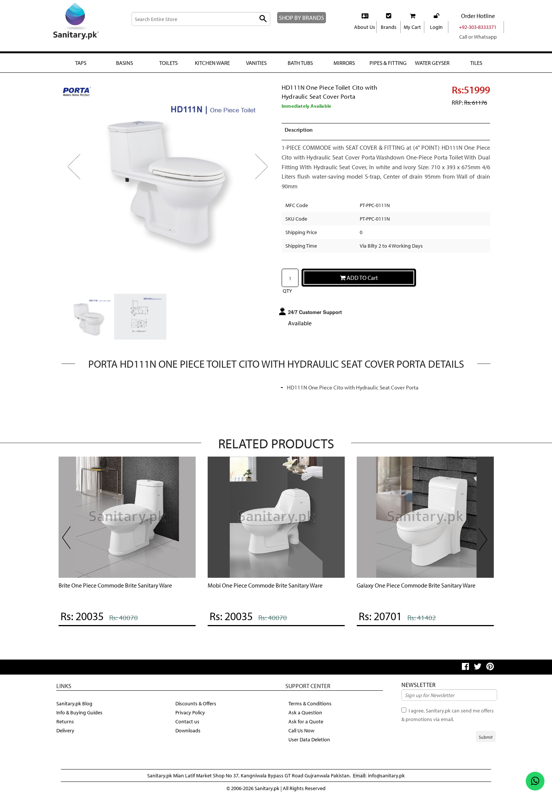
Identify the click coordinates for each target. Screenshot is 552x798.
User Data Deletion (309, 739)
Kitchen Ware (212, 62)
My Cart (412, 27)
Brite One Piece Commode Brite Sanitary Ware (115, 585)
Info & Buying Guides (79, 712)
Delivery (65, 730)
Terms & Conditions (310, 703)
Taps (80, 62)
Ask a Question (305, 712)
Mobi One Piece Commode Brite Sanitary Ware (265, 585)
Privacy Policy (190, 712)
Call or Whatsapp (478, 36)
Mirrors (344, 62)
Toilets (168, 62)
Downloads (188, 730)
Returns (65, 721)
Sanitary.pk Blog (74, 703)
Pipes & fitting (388, 62)
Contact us (187, 721)
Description (299, 129)
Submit (486, 737)
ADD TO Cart (361, 277)
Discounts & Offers (195, 703)
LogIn (436, 27)
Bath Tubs (300, 62)
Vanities (256, 62)
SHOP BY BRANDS (301, 17)
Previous (79, 172)
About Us (364, 27)
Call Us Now (301, 730)
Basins (124, 62)
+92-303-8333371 (477, 27)
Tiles (476, 62)
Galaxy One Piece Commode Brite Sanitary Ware (416, 585)
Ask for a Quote (305, 721)
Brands (389, 27)
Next (266, 172)
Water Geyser (432, 62)
